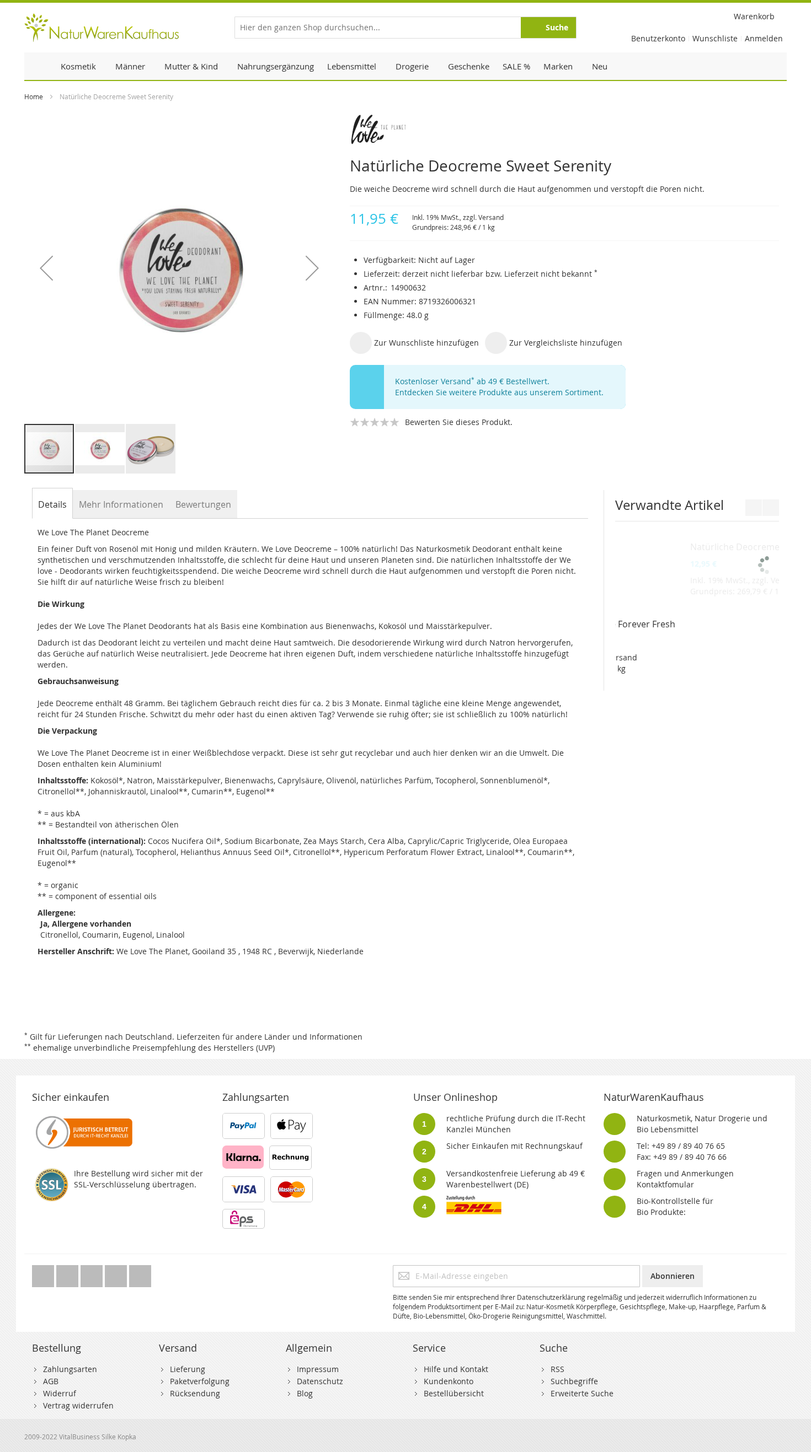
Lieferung (187, 1369)
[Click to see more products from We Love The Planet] (564, 129)
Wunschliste (715, 38)
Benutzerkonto (658, 38)
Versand (491, 217)
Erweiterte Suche (582, 1393)
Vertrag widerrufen (78, 1405)
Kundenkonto (448, 1381)
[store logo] (101, 27)
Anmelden (764, 38)
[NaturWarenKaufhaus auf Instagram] (117, 1273)
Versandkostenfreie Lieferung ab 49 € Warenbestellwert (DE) (515, 1179)
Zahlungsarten (70, 1369)
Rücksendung (195, 1393)
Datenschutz (320, 1381)
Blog (305, 1393)
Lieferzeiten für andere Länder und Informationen (269, 1036)
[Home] (39, 66)
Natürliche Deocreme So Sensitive (691, 624)
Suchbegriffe (574, 1381)
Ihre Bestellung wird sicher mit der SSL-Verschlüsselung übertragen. (138, 1179)
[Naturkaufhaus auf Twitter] (44, 1273)
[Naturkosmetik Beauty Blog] (140, 1273)
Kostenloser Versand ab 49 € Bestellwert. (472, 381)
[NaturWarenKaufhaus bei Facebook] (68, 1273)
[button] (46, 268)
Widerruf (59, 1393)
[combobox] (405, 28)
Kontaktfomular (665, 1184)
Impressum (318, 1369)
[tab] (52, 504)
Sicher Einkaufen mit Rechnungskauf (514, 1146)
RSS (557, 1369)
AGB (50, 1381)
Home (33, 96)
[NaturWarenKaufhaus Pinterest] (93, 1273)
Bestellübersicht (454, 1393)
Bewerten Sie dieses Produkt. (459, 422)
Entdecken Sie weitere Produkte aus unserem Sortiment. (499, 392)
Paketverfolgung (200, 1381)
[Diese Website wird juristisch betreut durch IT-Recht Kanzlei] (83, 1118)
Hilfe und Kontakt (456, 1369)
